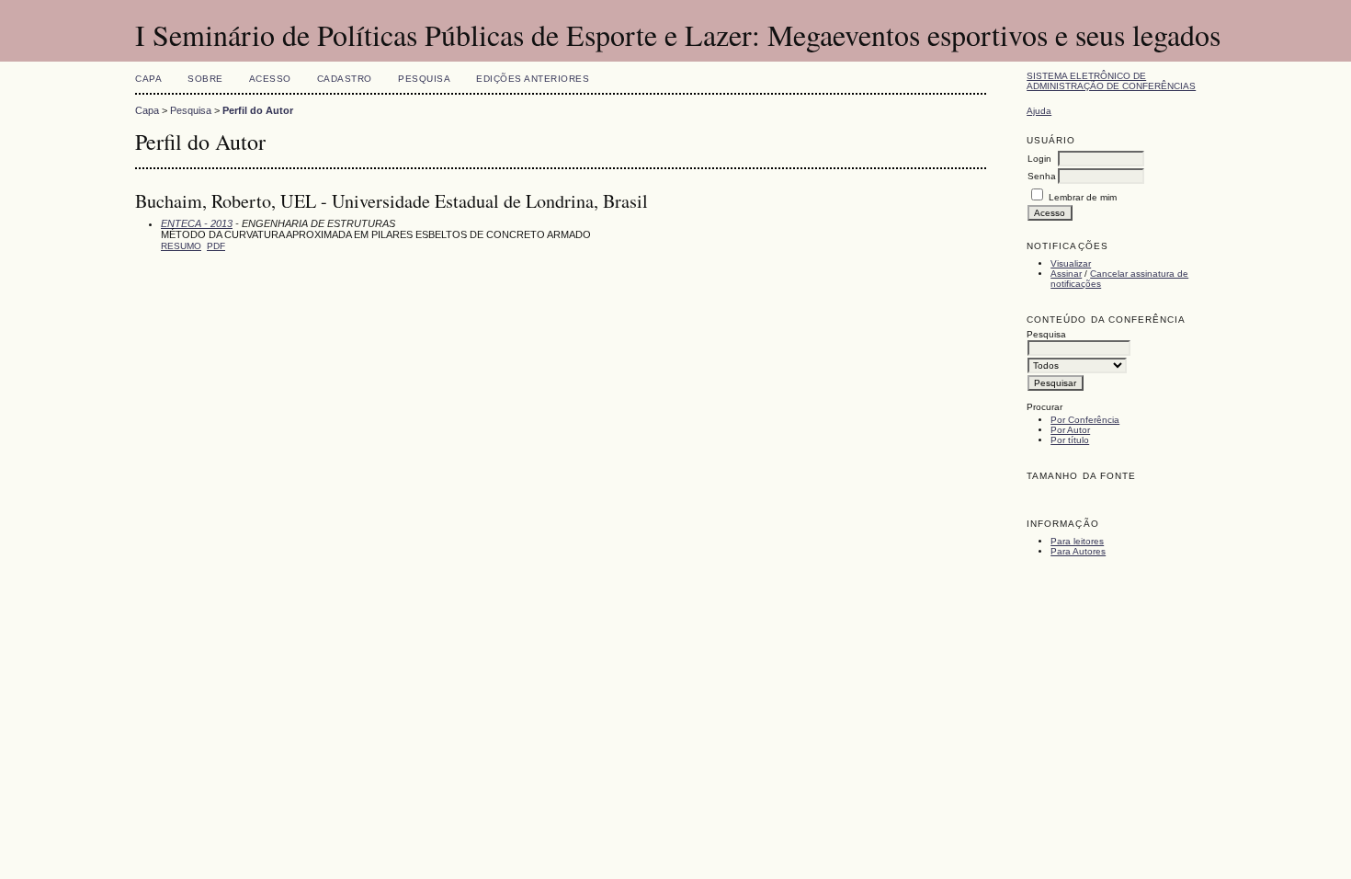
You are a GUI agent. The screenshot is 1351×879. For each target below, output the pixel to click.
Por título (1069, 440)
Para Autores (1078, 551)
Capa (148, 79)
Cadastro (344, 79)
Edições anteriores (532, 79)
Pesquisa (424, 79)
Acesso (270, 79)
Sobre (205, 79)
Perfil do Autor (257, 110)
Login (1039, 159)
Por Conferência (1084, 420)
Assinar (1066, 273)
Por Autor (1070, 430)
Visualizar (1070, 263)
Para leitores (1077, 541)
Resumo (181, 246)
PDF (216, 246)
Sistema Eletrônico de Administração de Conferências (1111, 81)
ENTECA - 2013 (197, 223)
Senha (1041, 176)
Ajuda (1039, 111)
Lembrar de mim (1083, 197)
